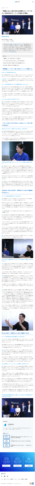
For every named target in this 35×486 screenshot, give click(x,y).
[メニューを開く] (33, 2)
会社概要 (22, 479)
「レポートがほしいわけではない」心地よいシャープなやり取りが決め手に (14, 60)
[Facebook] (4, 476)
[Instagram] (7, 476)
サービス (7, 479)
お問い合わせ (18, 465)
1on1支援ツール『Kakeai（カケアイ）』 (15, 44)
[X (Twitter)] (2, 476)
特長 (4, 479)
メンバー (15, 479)
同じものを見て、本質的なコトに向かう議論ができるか (11, 65)
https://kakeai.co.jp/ (13, 51)
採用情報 (29, 465)
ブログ (19, 479)
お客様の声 (11, 479)
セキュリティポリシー (10, 483)
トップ (2, 479)
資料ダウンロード (6, 465)
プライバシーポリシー (4, 483)
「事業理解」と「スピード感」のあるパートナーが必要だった (12, 58)
